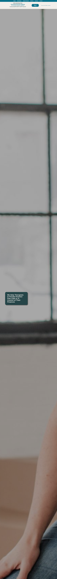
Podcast (31, 0)
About (14, 0)
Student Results (26, 0)
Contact (41, 0)
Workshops (19, 0)
